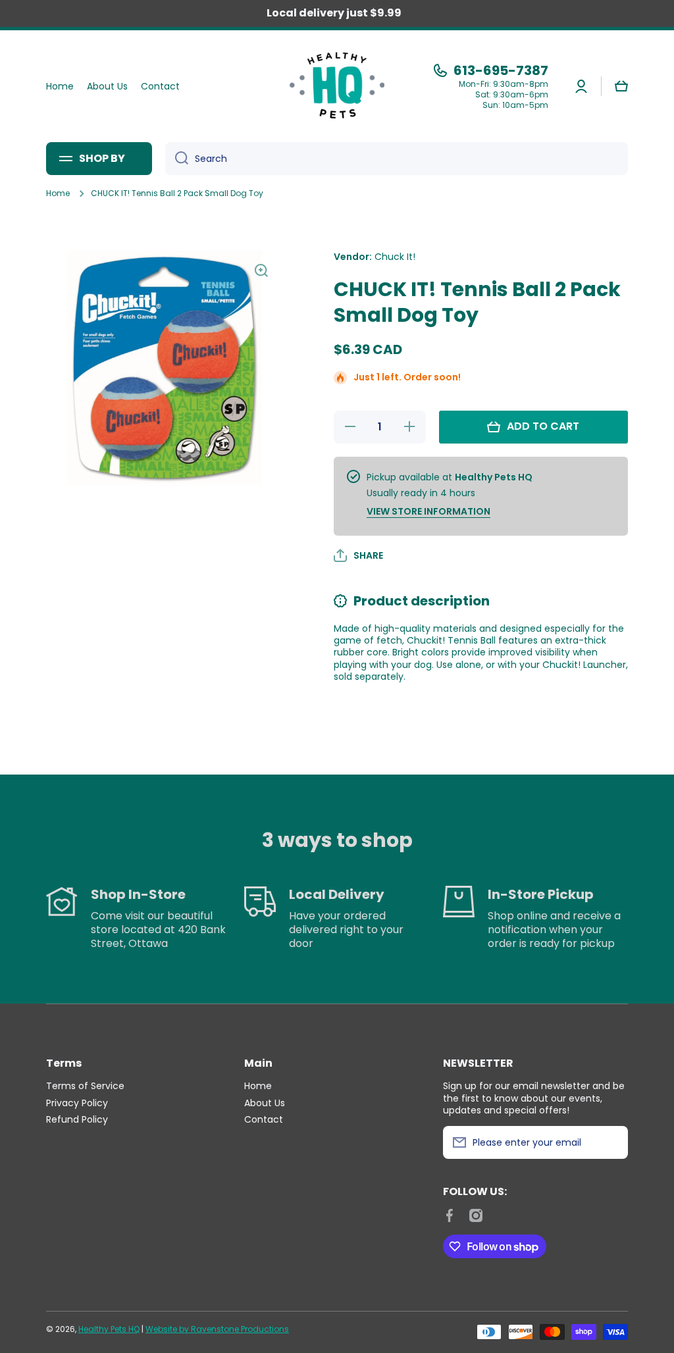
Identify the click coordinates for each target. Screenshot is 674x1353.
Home (58, 193)
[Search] (176, 158)
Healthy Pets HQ (109, 1329)
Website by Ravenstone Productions (217, 1329)
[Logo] (337, 86)
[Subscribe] (611, 1142)
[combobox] (396, 158)
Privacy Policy (77, 1102)
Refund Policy (77, 1119)
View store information (428, 511)
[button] (621, 86)
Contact (263, 1119)
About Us (264, 1102)
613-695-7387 (501, 70)
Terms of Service (85, 1085)
